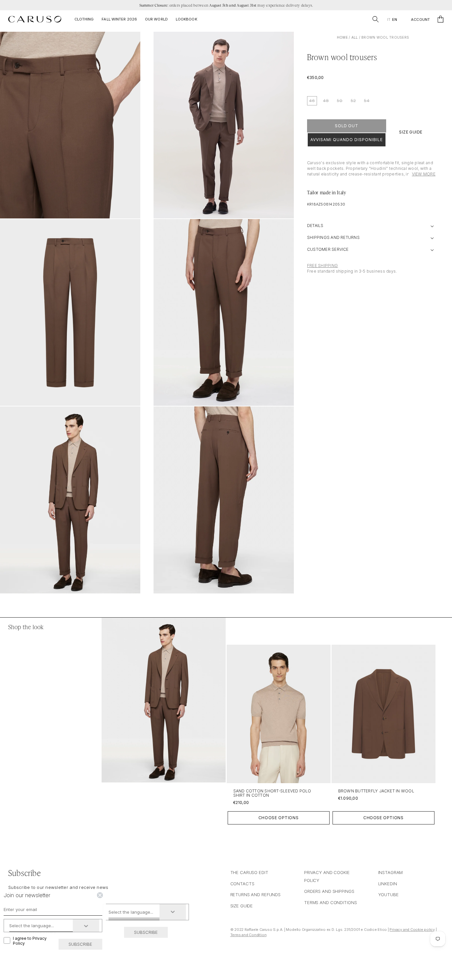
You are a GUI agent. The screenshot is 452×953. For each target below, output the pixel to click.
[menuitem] (388, 19)
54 (367, 100)
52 (353, 100)
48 (326, 100)
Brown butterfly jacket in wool (376, 791)
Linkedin (387, 883)
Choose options (278, 817)
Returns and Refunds (255, 894)
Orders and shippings (329, 891)
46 (312, 100)
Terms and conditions (330, 902)
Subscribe (146, 932)
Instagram (390, 872)
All (354, 37)
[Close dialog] (100, 895)
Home (342, 37)
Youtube (388, 894)
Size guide (241, 905)
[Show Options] (172, 912)
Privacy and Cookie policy (412, 929)
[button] (375, 19)
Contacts (242, 883)
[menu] (392, 19)
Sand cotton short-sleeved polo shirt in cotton (272, 793)
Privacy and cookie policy (327, 876)
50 (339, 100)
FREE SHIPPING (322, 265)
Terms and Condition (248, 935)
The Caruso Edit (249, 872)
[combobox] (134, 912)
